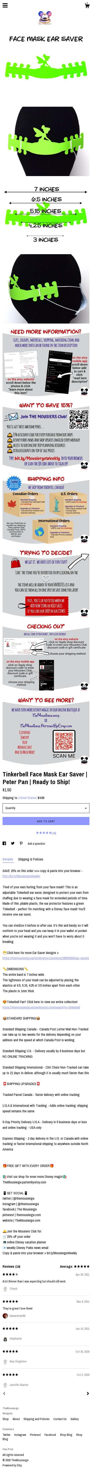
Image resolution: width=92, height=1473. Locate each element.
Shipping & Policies (30, 859)
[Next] (87, 1394)
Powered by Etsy (12, 1465)
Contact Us (60, 1419)
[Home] (46, 17)
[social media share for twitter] (13, 844)
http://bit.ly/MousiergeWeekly (21, 876)
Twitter (7, 1435)
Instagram (20, 1435)
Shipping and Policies (37, 1419)
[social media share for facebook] (5, 844)
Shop (6, 1419)
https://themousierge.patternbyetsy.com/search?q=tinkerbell (41, 1007)
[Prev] (4, 1394)
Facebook (51, 1435)
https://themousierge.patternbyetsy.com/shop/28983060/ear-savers (46, 958)
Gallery (74, 1419)
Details (8, 859)
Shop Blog (66, 1435)
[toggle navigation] (5, 5)
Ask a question (36, 844)
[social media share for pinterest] (21, 844)
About (16, 1419)
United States (27, 797)
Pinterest (35, 1435)
